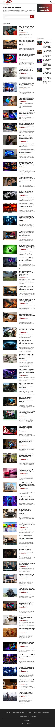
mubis (34, 716)
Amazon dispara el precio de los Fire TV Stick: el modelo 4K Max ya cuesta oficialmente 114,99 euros (27, 300)
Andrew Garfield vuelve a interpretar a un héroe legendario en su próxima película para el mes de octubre (27, 70)
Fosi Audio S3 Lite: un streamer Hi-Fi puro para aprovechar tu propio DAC (26, 681)
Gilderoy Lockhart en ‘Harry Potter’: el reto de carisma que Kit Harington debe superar (27, 590)
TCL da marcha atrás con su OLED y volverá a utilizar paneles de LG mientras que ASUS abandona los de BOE (27, 413)
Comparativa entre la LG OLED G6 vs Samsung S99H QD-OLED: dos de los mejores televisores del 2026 (27, 112)
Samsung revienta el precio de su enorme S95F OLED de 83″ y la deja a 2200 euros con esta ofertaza (26, 205)
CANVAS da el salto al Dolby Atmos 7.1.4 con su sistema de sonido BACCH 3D (26, 617)
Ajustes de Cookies (46, 712)
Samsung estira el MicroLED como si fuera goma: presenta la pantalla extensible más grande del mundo (26, 125)
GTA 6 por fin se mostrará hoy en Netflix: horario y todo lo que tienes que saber (26, 329)
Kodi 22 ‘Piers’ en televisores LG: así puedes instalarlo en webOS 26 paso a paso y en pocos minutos (26, 288)
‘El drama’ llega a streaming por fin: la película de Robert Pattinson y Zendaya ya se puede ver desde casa (26, 137)
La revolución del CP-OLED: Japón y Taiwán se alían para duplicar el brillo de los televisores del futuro (26, 470)
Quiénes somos (8, 712)
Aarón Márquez (23, 32)
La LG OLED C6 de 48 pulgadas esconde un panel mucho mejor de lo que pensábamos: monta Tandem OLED (27, 484)
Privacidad (30, 712)
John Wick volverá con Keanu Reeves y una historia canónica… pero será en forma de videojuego (26, 498)
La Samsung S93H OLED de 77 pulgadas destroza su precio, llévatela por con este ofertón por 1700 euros (26, 399)
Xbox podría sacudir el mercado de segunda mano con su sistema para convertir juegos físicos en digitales (27, 246)
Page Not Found (9, 4)
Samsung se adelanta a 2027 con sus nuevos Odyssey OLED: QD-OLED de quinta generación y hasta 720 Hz (26, 164)
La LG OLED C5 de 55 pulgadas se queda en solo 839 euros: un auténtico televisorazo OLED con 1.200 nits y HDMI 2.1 (26, 604)
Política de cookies (37, 712)
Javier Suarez (23, 59)
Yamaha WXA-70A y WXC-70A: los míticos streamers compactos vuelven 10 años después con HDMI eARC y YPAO (27, 315)
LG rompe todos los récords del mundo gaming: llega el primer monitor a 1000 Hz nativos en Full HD (26, 428)
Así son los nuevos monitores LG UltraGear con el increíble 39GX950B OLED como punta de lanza (47, 71)
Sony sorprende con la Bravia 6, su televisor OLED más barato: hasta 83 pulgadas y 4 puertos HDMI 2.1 (27, 151)
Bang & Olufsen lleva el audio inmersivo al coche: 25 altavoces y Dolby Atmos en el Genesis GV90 (26, 537)
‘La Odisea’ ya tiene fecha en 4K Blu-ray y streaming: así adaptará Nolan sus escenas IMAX (26, 694)
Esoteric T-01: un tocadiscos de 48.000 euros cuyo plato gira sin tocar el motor (26, 192)
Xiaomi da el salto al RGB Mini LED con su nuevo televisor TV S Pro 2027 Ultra (26, 644)
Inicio (4, 4)
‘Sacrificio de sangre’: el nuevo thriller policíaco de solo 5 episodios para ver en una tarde (27, 563)
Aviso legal (24, 712)
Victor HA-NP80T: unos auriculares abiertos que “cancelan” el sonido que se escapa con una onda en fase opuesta (26, 356)
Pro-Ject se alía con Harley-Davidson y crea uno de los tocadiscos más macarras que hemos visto (25, 511)
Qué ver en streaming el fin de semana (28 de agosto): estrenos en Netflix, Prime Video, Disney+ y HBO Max (27, 179)
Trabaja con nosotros (17, 712)
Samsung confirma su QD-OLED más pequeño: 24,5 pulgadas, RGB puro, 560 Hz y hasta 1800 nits (26, 259)
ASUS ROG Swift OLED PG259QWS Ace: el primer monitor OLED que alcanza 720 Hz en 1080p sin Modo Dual (26, 371)
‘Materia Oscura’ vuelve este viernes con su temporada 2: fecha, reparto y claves (27, 630)
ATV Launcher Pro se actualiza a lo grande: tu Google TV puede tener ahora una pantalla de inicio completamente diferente (26, 233)
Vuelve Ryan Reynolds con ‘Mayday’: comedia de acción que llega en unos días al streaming (26, 551)
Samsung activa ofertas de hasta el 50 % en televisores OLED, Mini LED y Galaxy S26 (26, 524)
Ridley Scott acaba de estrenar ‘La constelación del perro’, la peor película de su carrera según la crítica (26, 456)
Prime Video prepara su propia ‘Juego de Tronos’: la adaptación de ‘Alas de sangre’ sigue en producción (27, 273)
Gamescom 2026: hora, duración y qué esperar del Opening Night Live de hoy (26, 669)
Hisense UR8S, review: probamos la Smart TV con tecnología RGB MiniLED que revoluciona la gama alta (26, 442)
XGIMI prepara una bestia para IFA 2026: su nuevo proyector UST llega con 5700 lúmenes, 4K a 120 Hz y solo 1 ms (26, 42)
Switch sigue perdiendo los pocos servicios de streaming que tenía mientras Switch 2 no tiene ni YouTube (26, 28)
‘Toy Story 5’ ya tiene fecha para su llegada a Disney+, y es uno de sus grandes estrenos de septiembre (26, 98)
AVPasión (29, 720)
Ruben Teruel (23, 46)
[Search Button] (32, 16)
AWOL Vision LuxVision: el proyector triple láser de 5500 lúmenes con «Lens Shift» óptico (26, 342)
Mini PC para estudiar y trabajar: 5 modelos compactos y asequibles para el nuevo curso (26, 576)
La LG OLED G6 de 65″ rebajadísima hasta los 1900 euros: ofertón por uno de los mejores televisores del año (27, 56)
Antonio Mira (22, 539)
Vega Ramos (22, 183)
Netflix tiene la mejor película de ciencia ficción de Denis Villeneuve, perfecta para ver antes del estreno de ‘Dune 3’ (26, 218)
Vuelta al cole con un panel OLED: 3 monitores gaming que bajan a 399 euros (27, 656)
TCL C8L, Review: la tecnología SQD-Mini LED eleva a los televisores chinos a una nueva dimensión (47, 80)
